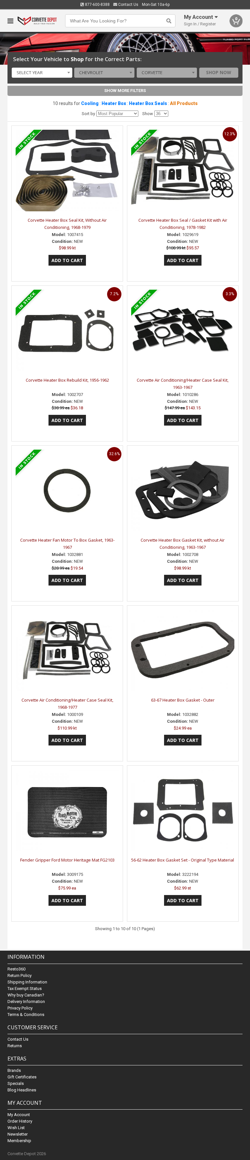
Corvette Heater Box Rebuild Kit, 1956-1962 (67, 380)
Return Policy (19, 975)
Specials (15, 1083)
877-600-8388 (97, 4)
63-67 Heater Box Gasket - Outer (183, 700)
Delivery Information (26, 1001)
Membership (19, 1140)
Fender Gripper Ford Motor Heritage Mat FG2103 (67, 860)
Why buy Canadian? (25, 995)
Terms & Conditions (25, 1014)
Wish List (16, 1127)
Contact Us (127, 4)
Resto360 (16, 969)
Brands (14, 1070)
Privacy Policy (20, 1008)
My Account (18, 1114)
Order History (19, 1121)
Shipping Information (27, 982)
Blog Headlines (21, 1090)
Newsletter (17, 1134)
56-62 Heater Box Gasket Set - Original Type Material (182, 860)
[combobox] (42, 73)
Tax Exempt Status (24, 988)
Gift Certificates (21, 1076)
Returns (14, 1045)
